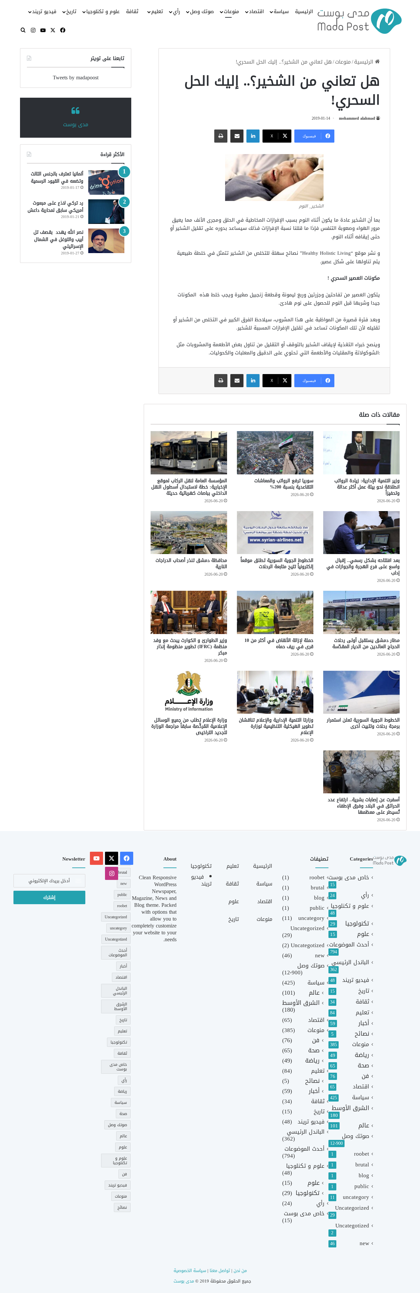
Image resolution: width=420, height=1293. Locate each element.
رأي (176, 11)
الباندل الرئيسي (350, 962)
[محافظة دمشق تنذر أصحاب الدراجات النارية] (189, 532)
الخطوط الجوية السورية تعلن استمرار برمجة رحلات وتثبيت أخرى (363, 723)
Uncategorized (352, 1207)
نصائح (362, 1033)
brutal (362, 1164)
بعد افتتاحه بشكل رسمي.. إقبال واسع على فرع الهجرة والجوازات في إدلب (363, 566)
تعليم (157, 11)
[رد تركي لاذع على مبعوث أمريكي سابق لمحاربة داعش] (106, 211)
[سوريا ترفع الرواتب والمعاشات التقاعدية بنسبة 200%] (275, 452)
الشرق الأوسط (350, 1108)
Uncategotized (352, 1225)
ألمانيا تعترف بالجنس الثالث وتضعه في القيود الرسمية (57, 177)
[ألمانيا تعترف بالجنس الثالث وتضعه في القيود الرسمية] (106, 182)
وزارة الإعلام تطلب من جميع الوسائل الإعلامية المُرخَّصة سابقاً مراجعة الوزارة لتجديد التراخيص (189, 726)
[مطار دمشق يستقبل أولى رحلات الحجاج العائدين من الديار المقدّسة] (361, 612)
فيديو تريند (44, 11)
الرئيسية (304, 11)
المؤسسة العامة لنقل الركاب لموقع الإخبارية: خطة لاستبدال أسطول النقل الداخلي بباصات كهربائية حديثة (189, 487)
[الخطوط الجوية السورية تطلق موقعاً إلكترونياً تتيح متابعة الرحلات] (275, 532)
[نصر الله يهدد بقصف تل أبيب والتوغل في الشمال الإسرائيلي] (106, 241)
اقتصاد (256, 11)
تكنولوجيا (357, 923)
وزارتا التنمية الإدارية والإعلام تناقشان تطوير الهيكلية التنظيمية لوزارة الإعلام (276, 726)
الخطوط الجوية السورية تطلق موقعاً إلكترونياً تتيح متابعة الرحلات (277, 563)
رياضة (362, 1055)
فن (365, 1076)
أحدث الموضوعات (349, 944)
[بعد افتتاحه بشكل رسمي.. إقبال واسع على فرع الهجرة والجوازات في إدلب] (361, 532)
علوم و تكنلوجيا (103, 11)
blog (364, 1175)
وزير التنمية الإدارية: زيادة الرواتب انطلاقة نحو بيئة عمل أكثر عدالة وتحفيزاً (367, 487)
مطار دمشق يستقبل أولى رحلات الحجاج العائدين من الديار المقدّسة (366, 643)
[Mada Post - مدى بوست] (360, 21)
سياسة (281, 11)
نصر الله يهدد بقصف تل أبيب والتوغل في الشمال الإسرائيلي (58, 239)
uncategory (356, 1197)
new (364, 1243)
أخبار (363, 1023)
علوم (363, 934)
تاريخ (71, 11)
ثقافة (132, 11)
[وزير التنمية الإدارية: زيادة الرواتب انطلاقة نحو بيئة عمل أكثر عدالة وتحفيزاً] (361, 452)
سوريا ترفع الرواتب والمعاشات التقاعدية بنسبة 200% (283, 483)
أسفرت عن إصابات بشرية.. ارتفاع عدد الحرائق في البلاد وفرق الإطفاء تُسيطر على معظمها (364, 806)
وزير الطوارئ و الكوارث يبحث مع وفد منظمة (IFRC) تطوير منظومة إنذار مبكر (190, 646)
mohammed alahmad (357, 118)
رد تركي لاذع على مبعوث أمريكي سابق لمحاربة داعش (55, 207)
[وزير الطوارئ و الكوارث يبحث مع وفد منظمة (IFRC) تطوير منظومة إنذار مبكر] (189, 612)
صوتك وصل (202, 11)
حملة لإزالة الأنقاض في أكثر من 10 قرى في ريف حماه (278, 643)
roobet (361, 1153)
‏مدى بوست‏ (75, 124)
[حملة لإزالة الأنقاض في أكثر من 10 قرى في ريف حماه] (275, 612)
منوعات (231, 11)
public (361, 1186)
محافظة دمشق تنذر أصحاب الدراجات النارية (191, 563)
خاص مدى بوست (348, 877)
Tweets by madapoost (75, 77)
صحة (363, 1065)
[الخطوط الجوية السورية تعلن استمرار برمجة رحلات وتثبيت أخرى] (361, 692)
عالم (363, 1125)
